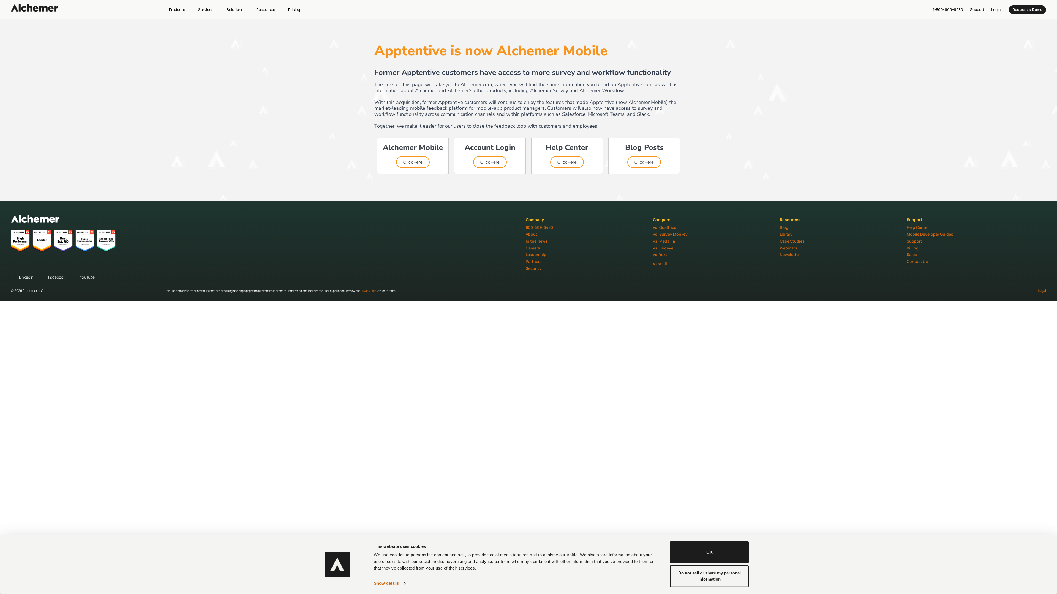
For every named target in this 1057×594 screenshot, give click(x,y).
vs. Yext (660, 254)
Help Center (918, 227)
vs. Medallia (664, 241)
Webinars (788, 248)
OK (709, 552)
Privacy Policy (369, 291)
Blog (784, 227)
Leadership (536, 254)
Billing (913, 248)
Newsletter (790, 254)
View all (660, 263)
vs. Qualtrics (664, 227)
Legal (1042, 290)
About (531, 234)
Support (914, 241)
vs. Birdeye (663, 248)
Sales (912, 254)
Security (533, 268)
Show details (386, 583)
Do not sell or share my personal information (709, 575)
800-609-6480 (539, 227)
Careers (533, 248)
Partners (534, 261)
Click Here (413, 162)
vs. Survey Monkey (670, 234)
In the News (536, 241)
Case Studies (792, 241)
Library (786, 234)
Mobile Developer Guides (930, 234)
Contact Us (917, 261)
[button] (180, 9)
